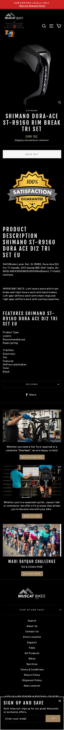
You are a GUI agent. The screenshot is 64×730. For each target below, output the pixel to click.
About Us (32, 626)
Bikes (32, 658)
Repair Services (32, 457)
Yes (5, 357)
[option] (32, 4)
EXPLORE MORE (32, 574)
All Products (32, 653)
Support (32, 642)
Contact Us (32, 631)
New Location (32, 685)
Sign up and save (32, 610)
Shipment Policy (32, 680)
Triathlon (8, 350)
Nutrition (32, 664)
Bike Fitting (32, 516)
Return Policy (32, 674)
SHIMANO (32, 110)
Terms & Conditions (32, 669)
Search (32, 620)
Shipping (19, 140)
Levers (7, 335)
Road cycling (10, 342)
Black (6, 371)
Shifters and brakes (14, 364)
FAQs (32, 647)
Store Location (32, 636)
